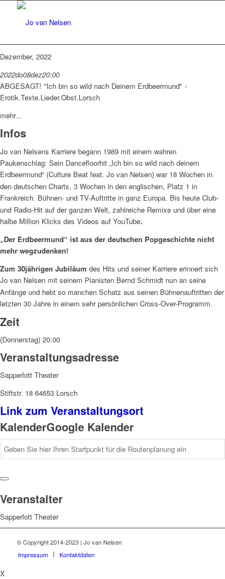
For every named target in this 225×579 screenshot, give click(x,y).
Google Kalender (90, 427)
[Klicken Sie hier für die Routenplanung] (4, 478)
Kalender (23, 427)
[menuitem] (33, 554)
